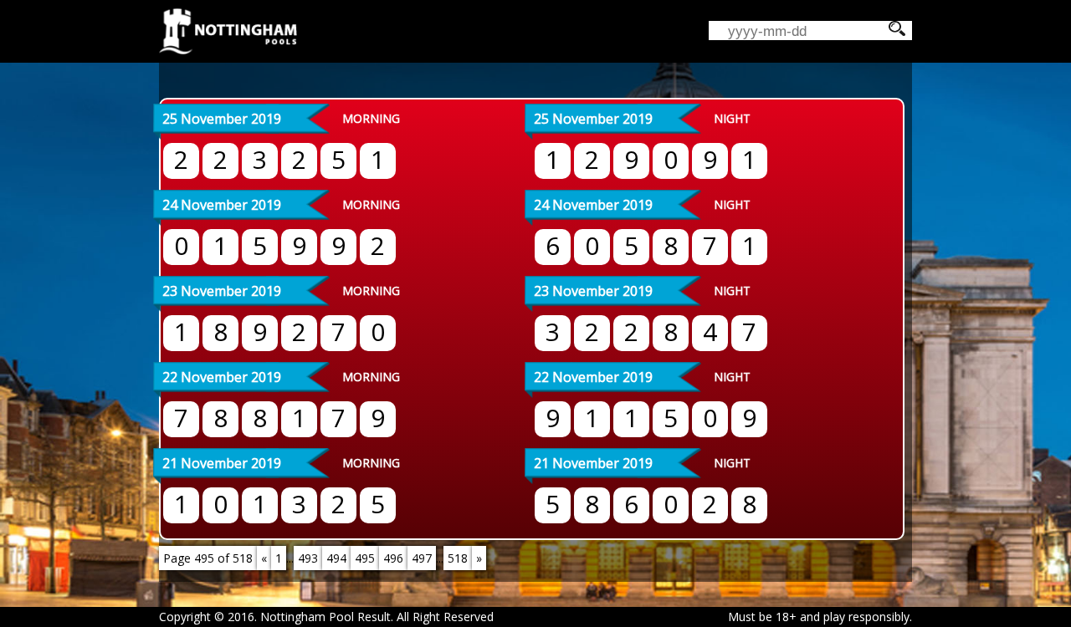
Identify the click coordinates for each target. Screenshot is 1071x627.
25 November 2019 (221, 119)
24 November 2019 (221, 205)
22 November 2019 (221, 377)
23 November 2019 (221, 291)
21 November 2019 (221, 463)
